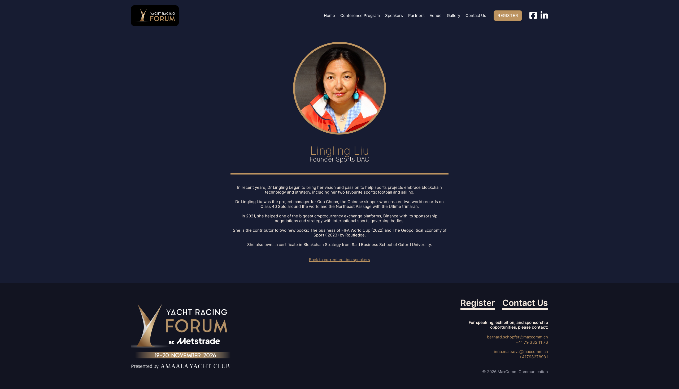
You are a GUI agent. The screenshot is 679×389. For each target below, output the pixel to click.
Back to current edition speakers (339, 259)
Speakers (394, 15)
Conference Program (360, 15)
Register (508, 15)
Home (329, 15)
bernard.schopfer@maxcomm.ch (517, 337)
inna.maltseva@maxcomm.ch (521, 352)
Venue (436, 15)
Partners (416, 15)
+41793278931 (533, 357)
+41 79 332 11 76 (532, 342)
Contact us (475, 15)
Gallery (453, 15)
